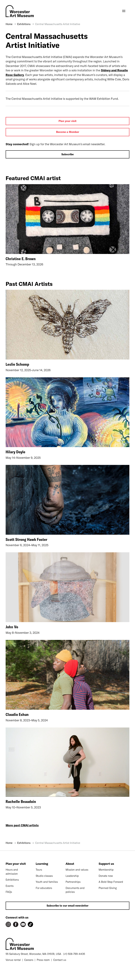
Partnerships (73, 881)
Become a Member (67, 132)
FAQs (9, 892)
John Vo (12, 626)
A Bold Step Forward (111, 881)
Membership (106, 869)
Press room (43, 960)
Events (10, 886)
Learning (42, 863)
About (70, 863)
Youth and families (47, 881)
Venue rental (13, 960)
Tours (39, 869)
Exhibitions (12, 879)
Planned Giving (108, 888)
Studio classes (44, 875)
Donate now (106, 875)
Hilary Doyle (15, 451)
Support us (106, 863)
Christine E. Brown (21, 258)
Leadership (72, 875)
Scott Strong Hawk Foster (26, 539)
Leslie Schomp (17, 364)
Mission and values (77, 869)
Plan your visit (67, 121)
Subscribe (67, 154)
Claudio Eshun (17, 714)
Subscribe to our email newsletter (67, 905)
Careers (28, 960)
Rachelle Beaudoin (21, 801)
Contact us (59, 960)
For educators (44, 888)
